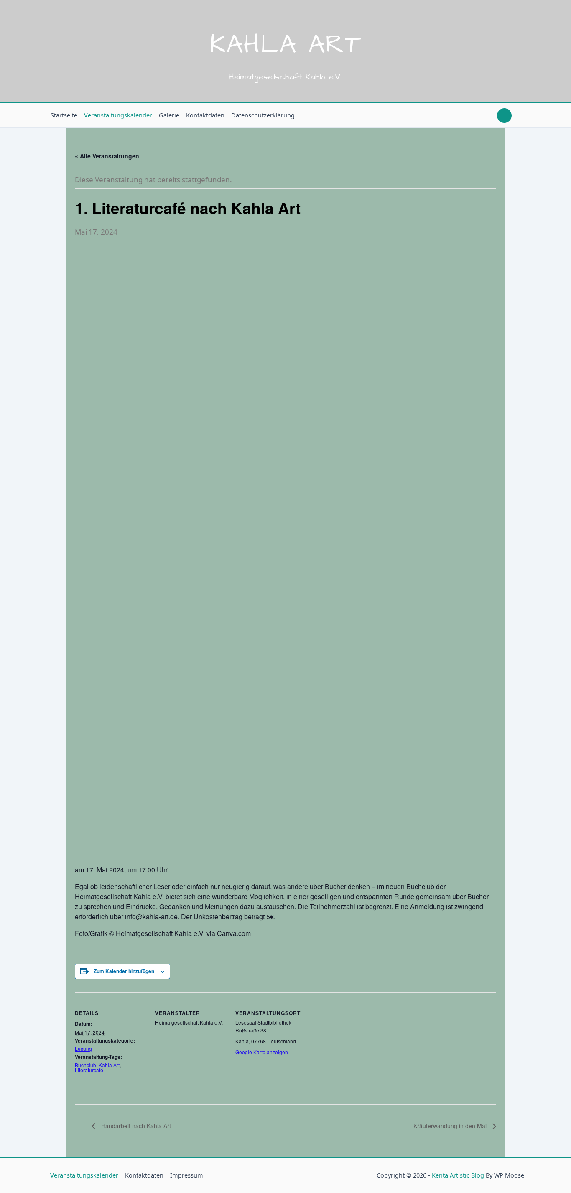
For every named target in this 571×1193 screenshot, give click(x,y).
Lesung (83, 1048)
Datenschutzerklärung (263, 115)
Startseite (64, 115)
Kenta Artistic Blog (458, 1175)
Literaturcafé (89, 1069)
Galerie (169, 115)
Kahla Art (285, 45)
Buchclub (85, 1064)
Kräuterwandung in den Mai (450, 1126)
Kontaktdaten (205, 115)
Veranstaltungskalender (118, 115)
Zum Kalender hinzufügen (124, 971)
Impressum (186, 1175)
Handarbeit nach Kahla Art (135, 1126)
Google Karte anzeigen (261, 1051)
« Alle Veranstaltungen (107, 156)
